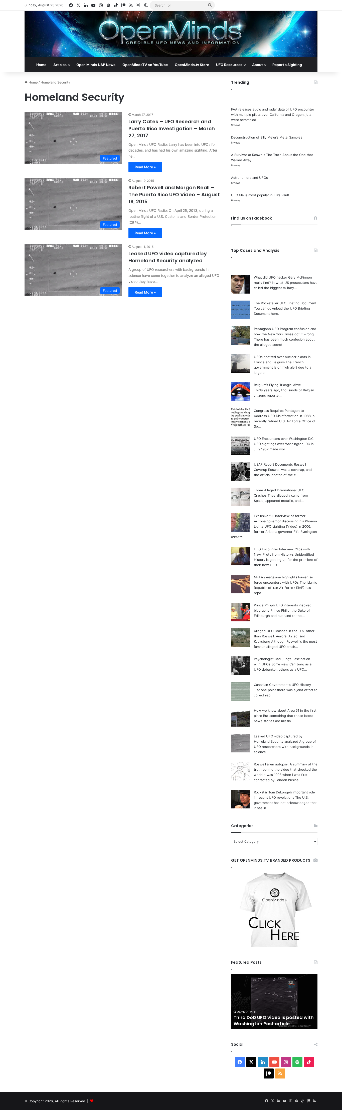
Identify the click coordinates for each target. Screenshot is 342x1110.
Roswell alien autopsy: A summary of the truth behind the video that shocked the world (285, 769)
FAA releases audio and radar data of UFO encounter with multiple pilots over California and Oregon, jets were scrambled (272, 114)
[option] (274, 1001)
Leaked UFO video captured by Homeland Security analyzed (167, 257)
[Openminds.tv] (171, 34)
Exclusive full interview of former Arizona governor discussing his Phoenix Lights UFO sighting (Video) (285, 521)
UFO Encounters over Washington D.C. (284, 439)
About (257, 65)
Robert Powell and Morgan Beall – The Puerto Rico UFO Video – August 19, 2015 (174, 194)
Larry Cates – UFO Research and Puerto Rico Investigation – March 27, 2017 (171, 128)
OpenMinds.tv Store (192, 65)
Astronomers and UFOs (249, 178)
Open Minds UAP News (95, 65)
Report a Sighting (287, 65)
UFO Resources (229, 65)
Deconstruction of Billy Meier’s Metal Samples (266, 137)
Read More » (145, 167)
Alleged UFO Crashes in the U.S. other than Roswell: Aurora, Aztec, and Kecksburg (284, 636)
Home (41, 65)
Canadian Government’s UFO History (282, 685)
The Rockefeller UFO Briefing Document (285, 303)
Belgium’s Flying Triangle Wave (277, 385)
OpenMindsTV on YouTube (145, 65)
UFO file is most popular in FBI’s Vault (260, 195)
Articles (60, 65)
